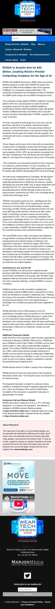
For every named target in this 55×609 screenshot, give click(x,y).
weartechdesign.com (23, 449)
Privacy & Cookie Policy (32, 602)
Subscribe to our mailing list (27, 584)
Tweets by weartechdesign (27, 580)
